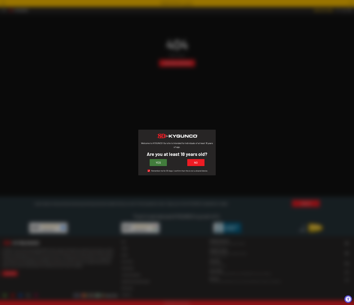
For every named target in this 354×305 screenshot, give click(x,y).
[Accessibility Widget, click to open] (348, 299)
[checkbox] (177, 170)
